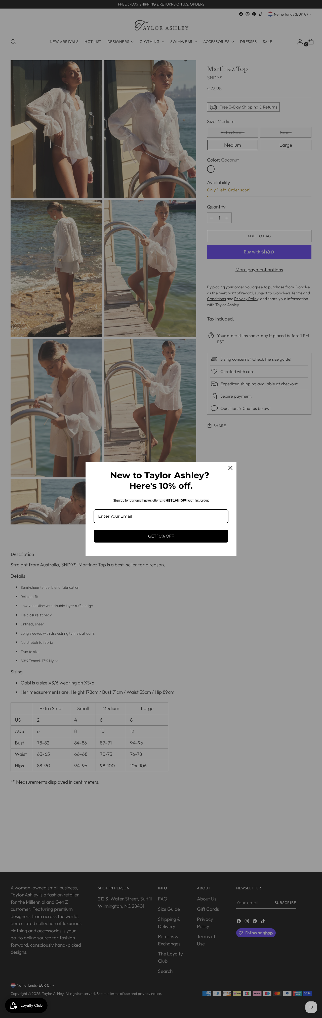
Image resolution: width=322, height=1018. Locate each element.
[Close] (230, 468)
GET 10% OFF (161, 536)
